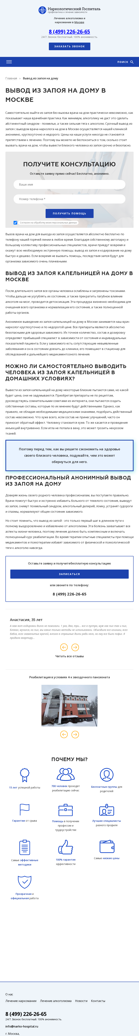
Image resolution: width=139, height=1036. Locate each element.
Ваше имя (26, 184)
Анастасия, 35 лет (26, 619)
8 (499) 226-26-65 (69, 31)
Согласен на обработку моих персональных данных (48, 222)
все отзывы (75, 656)
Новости (81, 1001)
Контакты (98, 1001)
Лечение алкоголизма (55, 1001)
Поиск (123, 62)
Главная (11, 78)
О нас (9, 994)
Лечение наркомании (20, 1001)
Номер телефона (32, 199)
